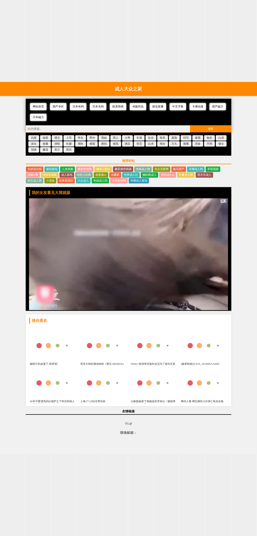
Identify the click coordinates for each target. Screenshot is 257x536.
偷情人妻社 (103, 169)
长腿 (69, 143)
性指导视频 (50, 174)
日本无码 (98, 106)
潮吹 (80, 143)
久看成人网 (186, 174)
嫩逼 (45, 149)
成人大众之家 (128, 88)
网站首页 (38, 106)
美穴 (57, 149)
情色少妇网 (84, 174)
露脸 (174, 137)
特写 (186, 137)
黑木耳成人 (204, 174)
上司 (69, 137)
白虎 (221, 137)
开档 (209, 143)
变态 (139, 143)
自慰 (34, 137)
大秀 (127, 137)
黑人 (116, 137)
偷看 (45, 143)
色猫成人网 (143, 169)
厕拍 (104, 143)
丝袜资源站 (66, 180)
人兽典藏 (67, 169)
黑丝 (69, 149)
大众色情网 (119, 180)
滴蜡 (57, 143)
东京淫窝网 (162, 169)
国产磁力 (217, 106)
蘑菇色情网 (85, 169)
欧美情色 (118, 106)
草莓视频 (213, 169)
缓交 (57, 137)
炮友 (209, 137)
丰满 (139, 137)
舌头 (174, 143)
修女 (221, 143)
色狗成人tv (167, 174)
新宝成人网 (35, 180)
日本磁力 (38, 117)
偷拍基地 (51, 169)
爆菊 (198, 137)
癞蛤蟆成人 (149, 174)
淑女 (34, 143)
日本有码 (78, 106)
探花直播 (157, 106)
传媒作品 (138, 106)
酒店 (127, 143)
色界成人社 (131, 174)
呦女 (162, 143)
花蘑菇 (115, 174)
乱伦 (151, 137)
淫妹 (198, 143)
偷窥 (92, 143)
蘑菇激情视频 (123, 169)
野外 (92, 137)
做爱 (45, 137)
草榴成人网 (196, 169)
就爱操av (100, 174)
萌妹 (104, 137)
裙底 (116, 143)
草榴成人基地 (138, 180)
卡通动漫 (197, 106)
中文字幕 (177, 106)
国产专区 (58, 106)
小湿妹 (50, 180)
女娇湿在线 (35, 169)
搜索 (210, 128)
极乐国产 (178, 169)
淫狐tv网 (33, 174)
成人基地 (66, 174)
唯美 (162, 137)
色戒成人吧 (100, 180)
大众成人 (83, 180)
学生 (80, 137)
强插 (34, 149)
